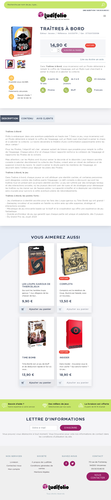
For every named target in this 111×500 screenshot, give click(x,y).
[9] (49, 376)
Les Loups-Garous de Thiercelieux (36, 285)
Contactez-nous (13, 466)
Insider (64, 357)
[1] (41, 59)
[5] (49, 59)
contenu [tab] (27, 118)
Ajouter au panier (73, 50)
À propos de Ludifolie (42, 462)
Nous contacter (98, 476)
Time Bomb (29, 357)
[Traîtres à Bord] (10, 65)
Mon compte (14, 469)
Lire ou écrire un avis (92, 59)
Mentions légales (41, 472)
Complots (66, 284)
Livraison (14, 462)
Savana (51, 33)
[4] (47, 59)
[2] (43, 59)
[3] (45, 59)
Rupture (90, 45)
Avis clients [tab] (44, 118)
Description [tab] (10, 118)
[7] (84, 376)
